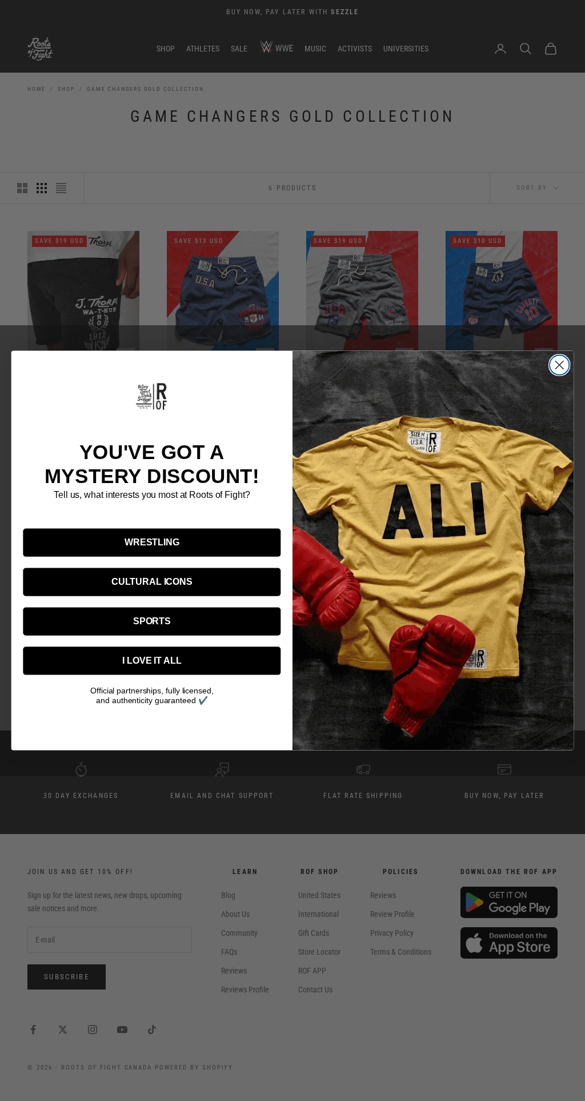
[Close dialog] (559, 364)
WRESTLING (152, 542)
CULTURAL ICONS (152, 582)
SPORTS (152, 621)
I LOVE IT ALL (151, 660)
